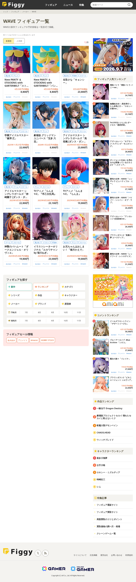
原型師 (68, 303)
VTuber (74, 76)
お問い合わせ (116, 555)
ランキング (43, 286)
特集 (81, 4)
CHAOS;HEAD (103, 432)
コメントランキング (108, 315)
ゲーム (15, 131)
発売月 (14, 320)
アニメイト (16, 97)
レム (99, 486)
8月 (39, 312)
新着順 (8, 41)
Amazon (83, 97)
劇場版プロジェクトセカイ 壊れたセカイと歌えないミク (114, 417)
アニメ (15, 76)
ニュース (68, 4)
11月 (79, 312)
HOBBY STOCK (47, 340)
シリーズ (15, 295)
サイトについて (80, 555)
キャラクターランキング (110, 451)
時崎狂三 (101, 479)
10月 (66, 312)
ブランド (42, 303)
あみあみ (8, 97)
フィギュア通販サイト (107, 504)
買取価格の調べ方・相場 (108, 526)
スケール (83, 76)
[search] (129, 4)
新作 (13, 286)
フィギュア (51, 4)
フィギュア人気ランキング (111, 79)
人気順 (19, 41)
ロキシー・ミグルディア (108, 472)
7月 (26, 312)
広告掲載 (93, 555)
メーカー (25, 12)
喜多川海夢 (102, 458)
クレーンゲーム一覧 (106, 533)
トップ (5, 12)
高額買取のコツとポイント (109, 519)
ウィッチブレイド (105, 439)
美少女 (8, 76)
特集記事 (102, 498)
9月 (52, 312)
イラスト (46, 242)
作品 (40, 295)
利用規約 (129, 555)
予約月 (14, 312)
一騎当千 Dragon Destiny (109, 408)
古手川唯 (101, 465)
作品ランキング (105, 401)
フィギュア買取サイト (107, 512)
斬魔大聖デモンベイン (107, 425)
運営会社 (104, 555)
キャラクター (71, 295)
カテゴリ (69, 286)
